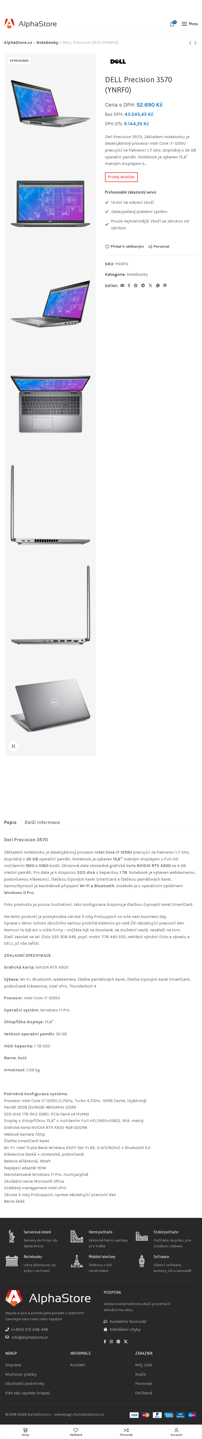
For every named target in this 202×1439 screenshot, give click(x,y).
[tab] (10, 822)
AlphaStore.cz (18, 42)
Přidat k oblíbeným (127, 247)
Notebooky (47, 42)
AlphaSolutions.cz (88, 1414)
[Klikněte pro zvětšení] (13, 746)
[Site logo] (30, 24)
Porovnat (161, 247)
